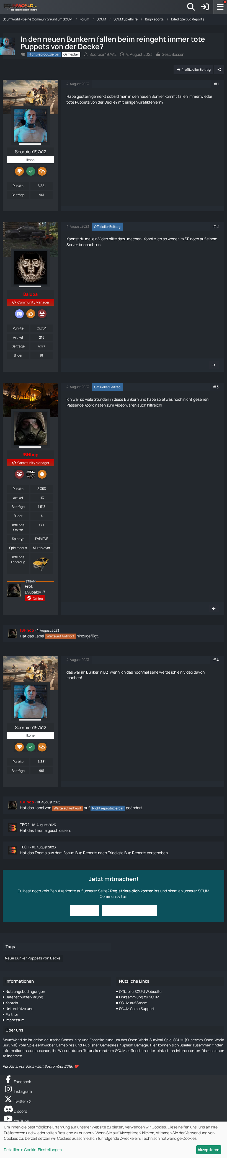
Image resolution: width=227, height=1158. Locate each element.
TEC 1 (24, 824)
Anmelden (84, 910)
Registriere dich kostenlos (134, 890)
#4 (216, 659)
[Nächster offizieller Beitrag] (214, 365)
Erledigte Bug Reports (127, 852)
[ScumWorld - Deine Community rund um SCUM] (22, 6)
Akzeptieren (209, 1149)
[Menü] (220, 7)
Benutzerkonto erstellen (129, 910)
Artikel (18, 337)
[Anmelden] (204, 7)
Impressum (15, 1019)
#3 (216, 386)
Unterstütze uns (19, 1008)
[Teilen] (219, 69)
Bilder (18, 355)
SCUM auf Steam (133, 1002)
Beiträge (18, 194)
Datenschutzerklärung (24, 997)
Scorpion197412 (103, 54)
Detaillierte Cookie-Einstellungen (33, 1149)
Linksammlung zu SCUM (139, 997)
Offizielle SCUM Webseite (140, 991)
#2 (216, 226)
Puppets (82, 102)
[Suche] (191, 6)
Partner (12, 1014)
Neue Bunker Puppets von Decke (33, 958)
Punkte (18, 185)
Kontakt (12, 1002)
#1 (216, 83)
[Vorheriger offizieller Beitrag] (214, 608)
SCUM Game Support (136, 1008)
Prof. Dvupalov (33, 589)
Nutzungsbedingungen (25, 991)
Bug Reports (86, 852)
